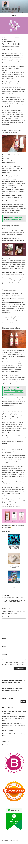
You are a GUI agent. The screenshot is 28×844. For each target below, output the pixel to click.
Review (7, 595)
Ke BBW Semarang (7, 730)
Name (4, 638)
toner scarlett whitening (13, 601)
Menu (14, 15)
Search (23, 701)
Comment (5, 617)
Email (4, 646)
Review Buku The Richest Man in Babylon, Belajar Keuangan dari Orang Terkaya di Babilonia (13, 718)
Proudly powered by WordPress (10, 840)
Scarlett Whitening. (7, 101)
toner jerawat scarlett (17, 600)
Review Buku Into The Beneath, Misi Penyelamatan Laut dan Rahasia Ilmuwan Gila (13, 725)
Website (4, 654)
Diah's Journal (11, 9)
